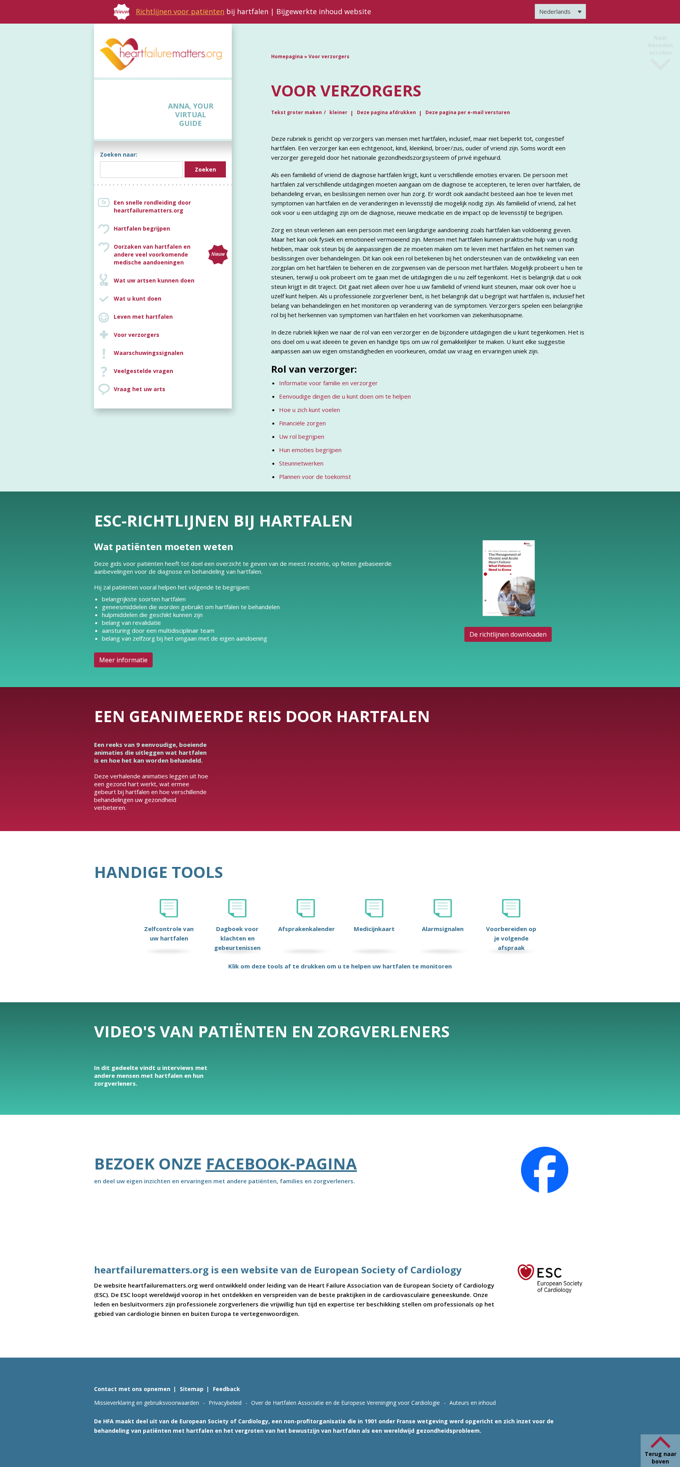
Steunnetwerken (301, 463)
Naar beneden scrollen (660, 52)
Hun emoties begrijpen (310, 450)
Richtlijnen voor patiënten (180, 11)
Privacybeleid (225, 1402)
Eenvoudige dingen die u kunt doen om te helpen (345, 396)
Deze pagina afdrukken (386, 112)
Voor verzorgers (136, 334)
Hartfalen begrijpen (142, 228)
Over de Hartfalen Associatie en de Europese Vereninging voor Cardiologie (345, 1402)
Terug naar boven (660, 1457)
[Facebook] (544, 1170)
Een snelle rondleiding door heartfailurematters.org (152, 206)
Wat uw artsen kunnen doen (154, 280)
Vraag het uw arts (139, 389)
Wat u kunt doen (137, 298)
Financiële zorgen (302, 423)
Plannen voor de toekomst (315, 476)
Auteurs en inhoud (472, 1402)
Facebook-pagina (281, 1163)
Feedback (226, 1389)
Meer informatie (123, 660)
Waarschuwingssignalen (148, 353)
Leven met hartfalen (143, 316)
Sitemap (191, 1389)
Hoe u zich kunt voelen (309, 410)
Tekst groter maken (296, 112)
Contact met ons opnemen (132, 1389)
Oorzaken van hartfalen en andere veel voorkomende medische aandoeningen (169, 254)
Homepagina (287, 56)
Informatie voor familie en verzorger (328, 383)
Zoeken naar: (118, 154)
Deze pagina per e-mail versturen (467, 112)
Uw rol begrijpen (301, 436)
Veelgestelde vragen (143, 371)
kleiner (338, 112)
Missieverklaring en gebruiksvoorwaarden (146, 1402)
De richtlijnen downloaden (508, 634)
